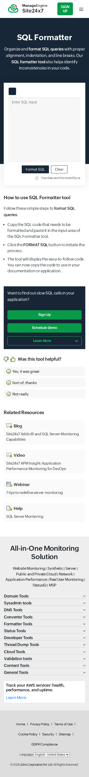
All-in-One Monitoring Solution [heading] (44, 552)
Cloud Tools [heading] (14, 651)
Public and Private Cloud (36, 574)
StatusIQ (39, 585)
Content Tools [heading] (16, 665)
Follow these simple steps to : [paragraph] (39, 211)
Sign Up (65, 9)
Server (71, 568)
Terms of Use (63, 724)
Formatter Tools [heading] (18, 624)
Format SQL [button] (35, 169)
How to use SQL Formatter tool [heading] (37, 197)
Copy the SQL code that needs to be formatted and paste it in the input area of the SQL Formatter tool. (43, 230)
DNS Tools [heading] (13, 610)
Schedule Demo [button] (44, 328)
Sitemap (64, 734)
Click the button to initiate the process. (46, 248)
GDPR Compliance (44, 744)
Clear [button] (59, 169)
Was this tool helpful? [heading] (39, 359)
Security (48, 734)
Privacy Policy (39, 724)
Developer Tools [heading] (18, 637)
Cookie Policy (27, 734)
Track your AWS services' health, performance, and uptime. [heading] (35, 687)
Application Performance (26, 579)
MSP (52, 585)
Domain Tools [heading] (16, 596)
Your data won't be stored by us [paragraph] (60, 178)
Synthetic (55, 568)
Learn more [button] (42, 341)
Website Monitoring (29, 568)
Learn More (16, 697)
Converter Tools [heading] (18, 617)
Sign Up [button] (44, 315)
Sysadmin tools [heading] (18, 603)
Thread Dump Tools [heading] (21, 644)
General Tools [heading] (16, 672)
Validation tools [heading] (18, 658)
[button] (44, 371)
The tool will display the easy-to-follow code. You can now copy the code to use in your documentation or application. (45, 265)
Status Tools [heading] (15, 631)
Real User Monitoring (66, 579)
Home (20, 724)
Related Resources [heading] (24, 412)
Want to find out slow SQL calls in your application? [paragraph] (40, 296)
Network (66, 574)
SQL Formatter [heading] (44, 37)
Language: (26, 754)
